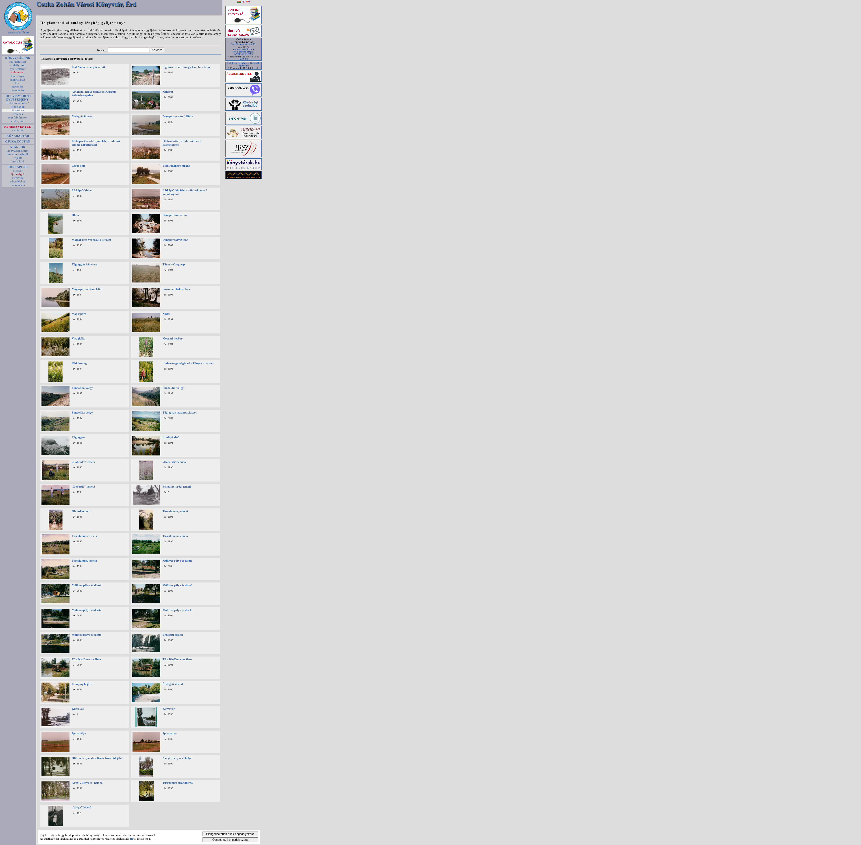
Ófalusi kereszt (81, 511)
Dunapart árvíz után (175, 215)
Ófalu (75, 215)
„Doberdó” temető (83, 462)
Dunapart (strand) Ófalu (178, 116)
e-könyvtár (18, 121)
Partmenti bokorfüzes (176, 289)
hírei (17, 83)
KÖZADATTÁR (18, 136)
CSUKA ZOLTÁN (17, 141)
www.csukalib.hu (18, 32)
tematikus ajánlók (17, 154)
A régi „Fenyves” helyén (178, 758)
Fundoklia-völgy (82, 388)
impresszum (18, 185)
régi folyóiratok (18, 117)
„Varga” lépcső (81, 807)
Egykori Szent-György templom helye (187, 67)
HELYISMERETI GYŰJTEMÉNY (18, 97)
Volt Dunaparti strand (176, 165)
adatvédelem (17, 181)
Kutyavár (78, 708)
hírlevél (17, 170)
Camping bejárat (82, 684)
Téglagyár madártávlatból (180, 412)
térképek (18, 114)
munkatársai (18, 79)
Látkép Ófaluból (82, 190)
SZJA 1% (243, 59)
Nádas (166, 313)
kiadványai (17, 76)
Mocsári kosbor (173, 338)
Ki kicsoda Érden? (18, 103)
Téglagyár (78, 437)
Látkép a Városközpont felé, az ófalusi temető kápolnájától (96, 142)
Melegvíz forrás (82, 116)
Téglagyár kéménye (84, 264)
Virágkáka (78, 338)
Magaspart (79, 313)
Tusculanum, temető (175, 511)
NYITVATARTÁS (243, 54)
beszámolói (17, 90)
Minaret (168, 91)
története (18, 86)
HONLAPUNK (18, 167)
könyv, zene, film (18, 150)
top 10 (17, 158)
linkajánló (18, 161)
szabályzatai (18, 65)
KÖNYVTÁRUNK (17, 58)
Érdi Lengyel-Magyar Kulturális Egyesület (243, 64)
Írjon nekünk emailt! (243, 51)
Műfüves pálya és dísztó (177, 560)
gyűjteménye (17, 68)
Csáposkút (78, 165)
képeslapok (17, 106)
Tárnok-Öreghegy (174, 264)
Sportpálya (79, 733)
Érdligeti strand (173, 634)
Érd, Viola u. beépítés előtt (88, 67)
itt (131, 838)
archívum (17, 130)
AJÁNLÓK (17, 147)
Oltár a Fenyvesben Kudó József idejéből (97, 758)
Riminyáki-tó (171, 437)
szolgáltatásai (18, 61)
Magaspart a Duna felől (87, 289)
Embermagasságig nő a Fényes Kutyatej (188, 363)
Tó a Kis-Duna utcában (86, 659)
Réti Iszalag (79, 363)
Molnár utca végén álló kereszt (91, 239)
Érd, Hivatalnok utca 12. (243, 44)
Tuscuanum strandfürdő (178, 782)
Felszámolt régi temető (177, 486)
